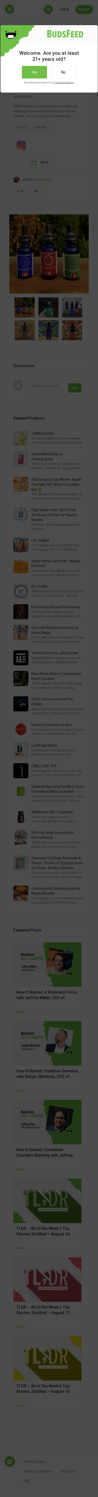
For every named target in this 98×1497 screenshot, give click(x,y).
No (63, 72)
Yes (34, 72)
